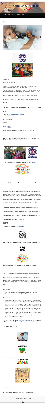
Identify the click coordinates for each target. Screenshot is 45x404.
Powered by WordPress (19, 398)
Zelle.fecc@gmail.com (20, 226)
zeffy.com (12, 115)
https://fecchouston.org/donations (17, 114)
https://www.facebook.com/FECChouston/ (26, 137)
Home (5, 14)
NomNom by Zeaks (27, 398)
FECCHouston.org (21, 215)
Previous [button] (5, 37)
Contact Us (6, 16)
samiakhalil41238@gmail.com (9, 127)
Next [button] (40, 37)
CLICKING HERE (16, 243)
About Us (13, 14)
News (23, 14)
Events (9, 14)
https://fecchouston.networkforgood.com (14, 112)
